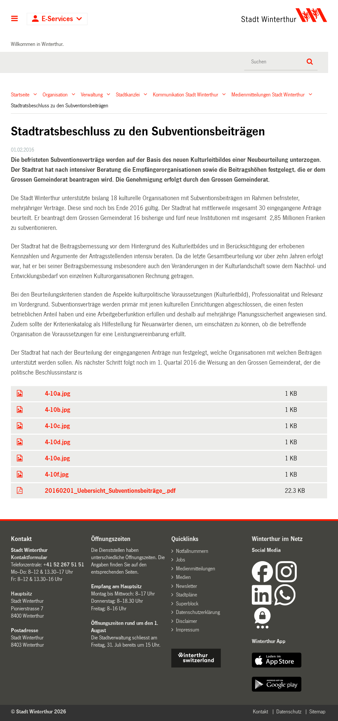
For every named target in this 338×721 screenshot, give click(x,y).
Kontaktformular (29, 557)
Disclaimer (186, 621)
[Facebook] (264, 580)
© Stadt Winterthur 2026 (38, 711)
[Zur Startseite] (243, 15)
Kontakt (260, 711)
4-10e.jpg (57, 458)
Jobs (180, 559)
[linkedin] (263, 603)
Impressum (187, 629)
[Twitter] (297, 580)
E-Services (57, 19)
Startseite (20, 94)
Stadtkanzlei (128, 94)
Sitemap (317, 711)
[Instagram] (286, 580)
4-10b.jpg (57, 410)
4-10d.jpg (57, 442)
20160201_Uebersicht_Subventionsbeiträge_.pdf (110, 490)
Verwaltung (92, 94)
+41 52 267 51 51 (63, 564)
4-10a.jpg (57, 393)
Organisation (55, 94)
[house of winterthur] (196, 665)
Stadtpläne (186, 594)
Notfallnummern (192, 551)
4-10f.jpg (57, 474)
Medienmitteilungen (195, 568)
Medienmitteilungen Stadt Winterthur (268, 94)
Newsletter (186, 586)
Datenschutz (288, 711)
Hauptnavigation (14, 19)
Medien (183, 577)
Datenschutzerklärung (198, 612)
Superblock (187, 603)
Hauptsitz (21, 593)
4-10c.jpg (57, 426)
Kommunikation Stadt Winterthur (185, 94)
